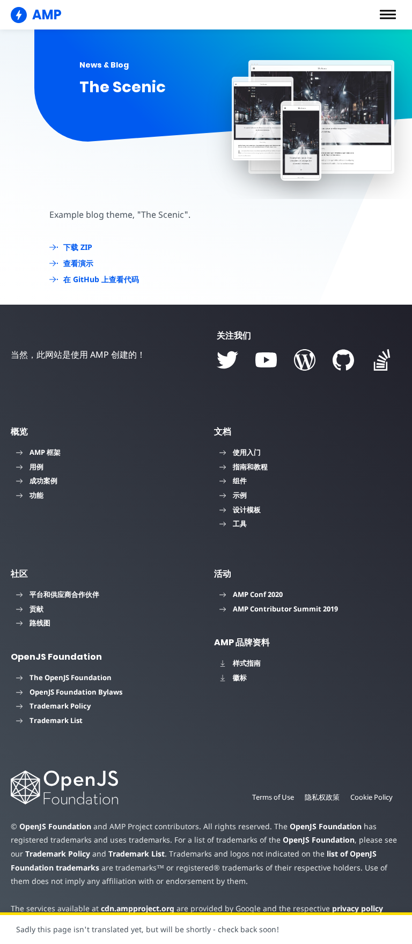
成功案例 (43, 480)
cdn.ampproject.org (137, 908)
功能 (36, 495)
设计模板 (247, 509)
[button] (388, 14)
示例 (240, 495)
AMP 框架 (45, 452)
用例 (36, 466)
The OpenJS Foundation (71, 677)
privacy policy (357, 908)
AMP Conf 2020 (258, 594)
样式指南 (247, 663)
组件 (240, 480)
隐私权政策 (322, 797)
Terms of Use (273, 797)
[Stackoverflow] (382, 360)
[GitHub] (343, 360)
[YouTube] (266, 360)
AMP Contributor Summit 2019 (285, 609)
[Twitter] (227, 360)
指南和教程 (250, 466)
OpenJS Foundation (55, 826)
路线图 (40, 623)
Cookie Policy (371, 797)
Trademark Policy (60, 706)
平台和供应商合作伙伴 (64, 594)
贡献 (36, 609)
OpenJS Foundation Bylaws (76, 692)
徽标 (240, 677)
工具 (240, 523)
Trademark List (56, 720)
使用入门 (247, 452)
